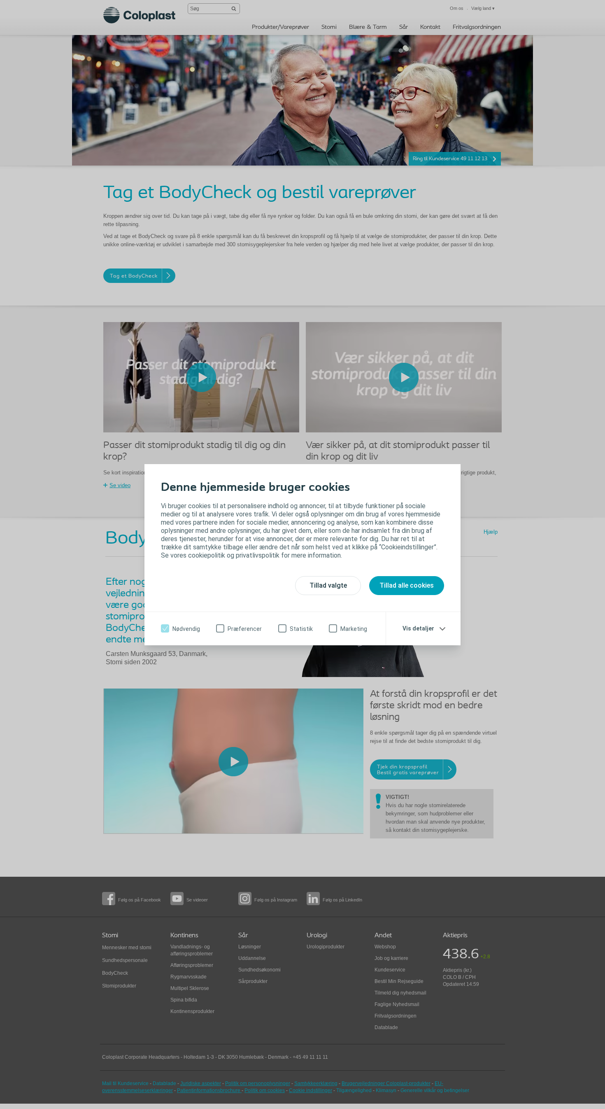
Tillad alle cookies (406, 585)
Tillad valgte (328, 585)
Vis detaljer (418, 628)
